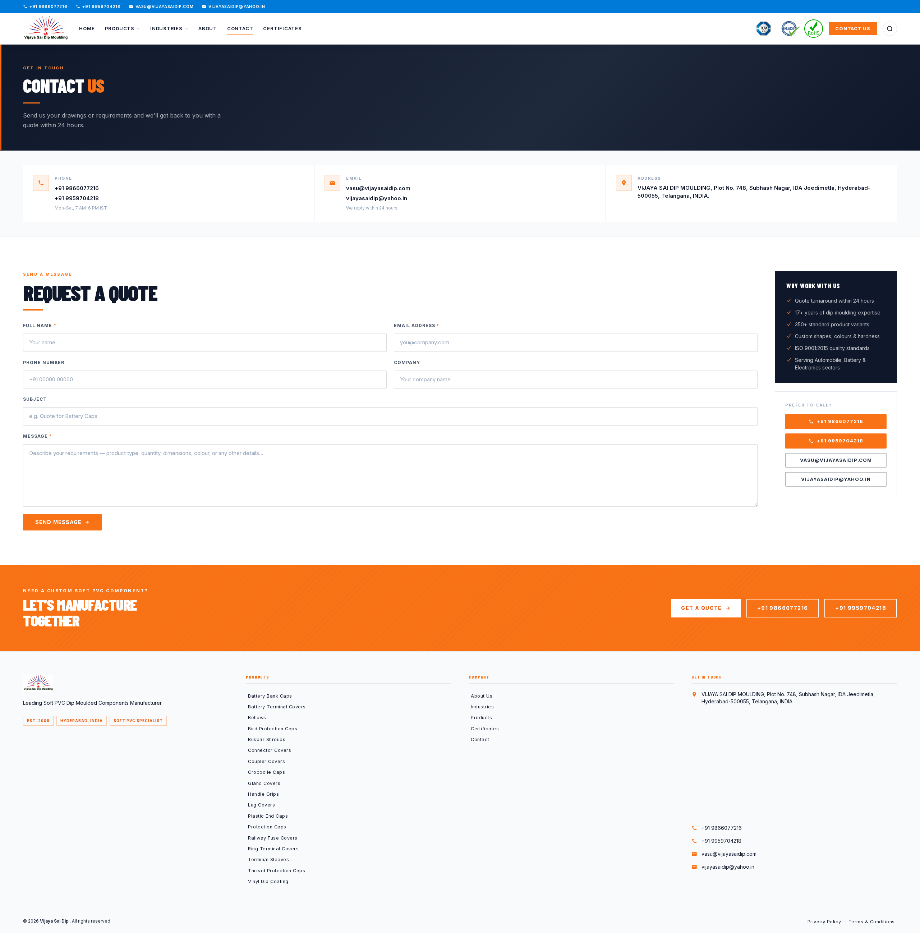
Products (481, 717)
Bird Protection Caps (272, 728)
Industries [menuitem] (167, 28)
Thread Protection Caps (276, 870)
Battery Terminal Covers (277, 706)
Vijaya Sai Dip (55, 921)
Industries (482, 706)
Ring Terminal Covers (273, 848)
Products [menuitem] (120, 28)
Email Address (416, 325)
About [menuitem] (207, 28)
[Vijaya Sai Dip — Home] (45, 29)
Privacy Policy (824, 921)
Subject (35, 399)
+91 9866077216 (48, 6)
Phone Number (43, 362)
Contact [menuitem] (240, 28)
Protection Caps (267, 826)
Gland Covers (264, 783)
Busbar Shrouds (266, 739)
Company (407, 362)
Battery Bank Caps (270, 696)
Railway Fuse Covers (273, 838)
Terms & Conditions (871, 921)
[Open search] (890, 29)
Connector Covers (269, 750)
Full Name (39, 325)
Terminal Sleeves (268, 859)
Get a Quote (701, 608)
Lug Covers (261, 805)
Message (37, 436)
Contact (480, 739)
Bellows (257, 717)
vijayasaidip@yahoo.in (236, 6)
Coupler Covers (266, 761)
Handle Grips (263, 794)
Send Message (58, 522)
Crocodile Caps (266, 772)
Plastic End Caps (268, 816)
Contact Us (852, 28)
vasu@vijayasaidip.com (164, 6)
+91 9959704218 (101, 6)
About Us (481, 696)
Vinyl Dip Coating (268, 881)
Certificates (485, 728)
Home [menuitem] (87, 28)
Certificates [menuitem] (282, 28)
